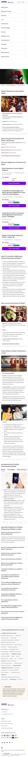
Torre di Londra (5, 637)
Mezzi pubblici (4, 679)
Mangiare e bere (5, 36)
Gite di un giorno (5, 672)
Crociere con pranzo (6, 665)
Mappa (4, 329)
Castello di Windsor (12, 647)
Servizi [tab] (3, 469)
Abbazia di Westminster (6, 644)
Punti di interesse (5, 656)
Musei (12, 656)
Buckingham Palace (14, 649)
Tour (2, 19)
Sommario (7, 754)
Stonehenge (13, 637)
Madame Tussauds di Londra (8, 642)
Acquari (11, 658)
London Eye (18, 635)
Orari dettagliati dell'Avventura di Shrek (10, 155)
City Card (21, 658)
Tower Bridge (4, 651)
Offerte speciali (5, 52)
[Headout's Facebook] (9, 742)
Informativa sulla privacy (7, 723)
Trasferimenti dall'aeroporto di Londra (10, 677)
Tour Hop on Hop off (13, 670)
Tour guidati (4, 670)
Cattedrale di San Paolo (15, 651)
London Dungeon (5, 654)
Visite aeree (4, 48)
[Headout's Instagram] (4, 742)
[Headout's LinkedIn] (2, 742)
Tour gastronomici (15, 672)
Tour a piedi (16, 667)
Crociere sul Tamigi (11, 660)
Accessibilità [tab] (11, 469)
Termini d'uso (4, 725)
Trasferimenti (4, 23)
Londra (3, 85)
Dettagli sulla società (6, 721)
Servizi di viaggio (5, 28)
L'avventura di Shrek (10, 85)
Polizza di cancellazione (7, 728)
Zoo (16, 658)
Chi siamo (19, 679)
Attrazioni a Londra (6, 11)
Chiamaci (5, 711)
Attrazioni (3, 15)
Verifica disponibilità (14, 183)
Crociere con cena (18, 663)
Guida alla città (5, 56)
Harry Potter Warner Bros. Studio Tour (10, 640)
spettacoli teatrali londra (7, 635)
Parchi (17, 656)
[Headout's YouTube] (7, 742)
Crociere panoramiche (6, 663)
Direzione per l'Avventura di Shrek (10, 344)
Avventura (3, 44)
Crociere (3, 32)
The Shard (3, 647)
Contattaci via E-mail (8, 714)
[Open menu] (26, 2)
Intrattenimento (5, 40)
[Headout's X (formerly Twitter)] (12, 742)
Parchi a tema (4, 658)
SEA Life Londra (18, 644)
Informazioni (4, 7)
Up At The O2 (4, 649)
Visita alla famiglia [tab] (22, 469)
